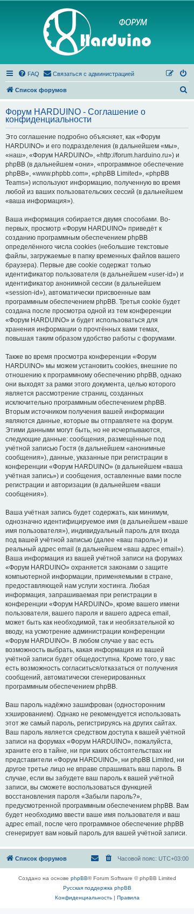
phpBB (79, 878)
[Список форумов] (97, 32)
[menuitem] (28, 73)
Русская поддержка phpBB (97, 888)
